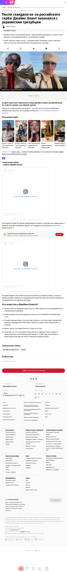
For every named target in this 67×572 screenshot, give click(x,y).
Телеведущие (6, 414)
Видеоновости (9, 439)
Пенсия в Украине (10, 472)
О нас (4, 402)
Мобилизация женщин (52, 439)
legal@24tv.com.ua (25, 531)
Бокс (27, 480)
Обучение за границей (52, 470)
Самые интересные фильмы (34, 458)
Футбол (28, 482)
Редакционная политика (9, 408)
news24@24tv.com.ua (9, 386)
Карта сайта (48, 414)
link (35, 393)
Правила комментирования (31, 417)
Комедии (28, 465)
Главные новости (10, 432)
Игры (46, 416)
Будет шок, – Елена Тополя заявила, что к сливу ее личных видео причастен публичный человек (33, 153)
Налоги (7, 470)
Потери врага (30, 448)
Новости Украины (10, 434)
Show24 (4, 7)
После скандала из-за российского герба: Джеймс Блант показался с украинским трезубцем (43, 7)
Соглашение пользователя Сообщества (31, 414)
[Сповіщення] (65, 2)
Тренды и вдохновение (12, 485)
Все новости (9, 430)
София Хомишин (11, 26)
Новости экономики (12, 456)
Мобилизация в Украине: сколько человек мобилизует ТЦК (54, 448)
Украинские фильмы (32, 460)
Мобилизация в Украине (54, 430)
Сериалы (28, 468)
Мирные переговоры (32, 437)
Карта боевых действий (32, 434)
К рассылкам (55, 500)
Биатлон (28, 487)
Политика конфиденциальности (32, 402)
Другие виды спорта (31, 490)
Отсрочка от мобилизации (53, 444)
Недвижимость (10, 478)
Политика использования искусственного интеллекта (31, 406)
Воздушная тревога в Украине (34, 439)
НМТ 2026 (48, 465)
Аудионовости (9, 442)
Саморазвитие (50, 467)
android (9, 539)
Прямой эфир (9, 437)
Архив (46, 411)
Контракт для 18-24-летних (54, 441)
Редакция (5, 405)
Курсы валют (9, 460)
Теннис (28, 485)
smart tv (29, 539)
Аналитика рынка (10, 480)
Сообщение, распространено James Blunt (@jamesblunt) (25, 219)
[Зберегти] (59, 48)
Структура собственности (51, 408)
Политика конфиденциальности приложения (32, 410)
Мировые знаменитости (14, 7)
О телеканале (6, 411)
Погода (7, 444)
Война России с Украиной (34, 430)
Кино (27, 456)
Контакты (47, 402)
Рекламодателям (7, 416)
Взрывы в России (31, 446)
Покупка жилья (9, 482)
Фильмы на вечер (31, 463)
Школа (48, 462)
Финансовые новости (11, 463)
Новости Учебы (51, 456)
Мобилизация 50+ (51, 436)
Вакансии (47, 405)
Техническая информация (31, 420)
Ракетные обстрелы (31, 432)
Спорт (28, 478)
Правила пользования (9, 419)
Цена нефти (8, 458)
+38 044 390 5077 (40, 386)
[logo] (11, 2)
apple (19, 539)
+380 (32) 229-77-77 (15, 530)
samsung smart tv (39, 539)
